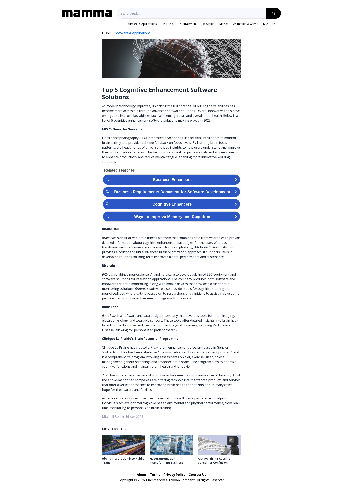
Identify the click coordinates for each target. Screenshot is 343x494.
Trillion (174, 480)
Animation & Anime (245, 24)
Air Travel (168, 24)
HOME (107, 33)
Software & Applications (141, 24)
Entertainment (187, 24)
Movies (223, 24)
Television (207, 24)
